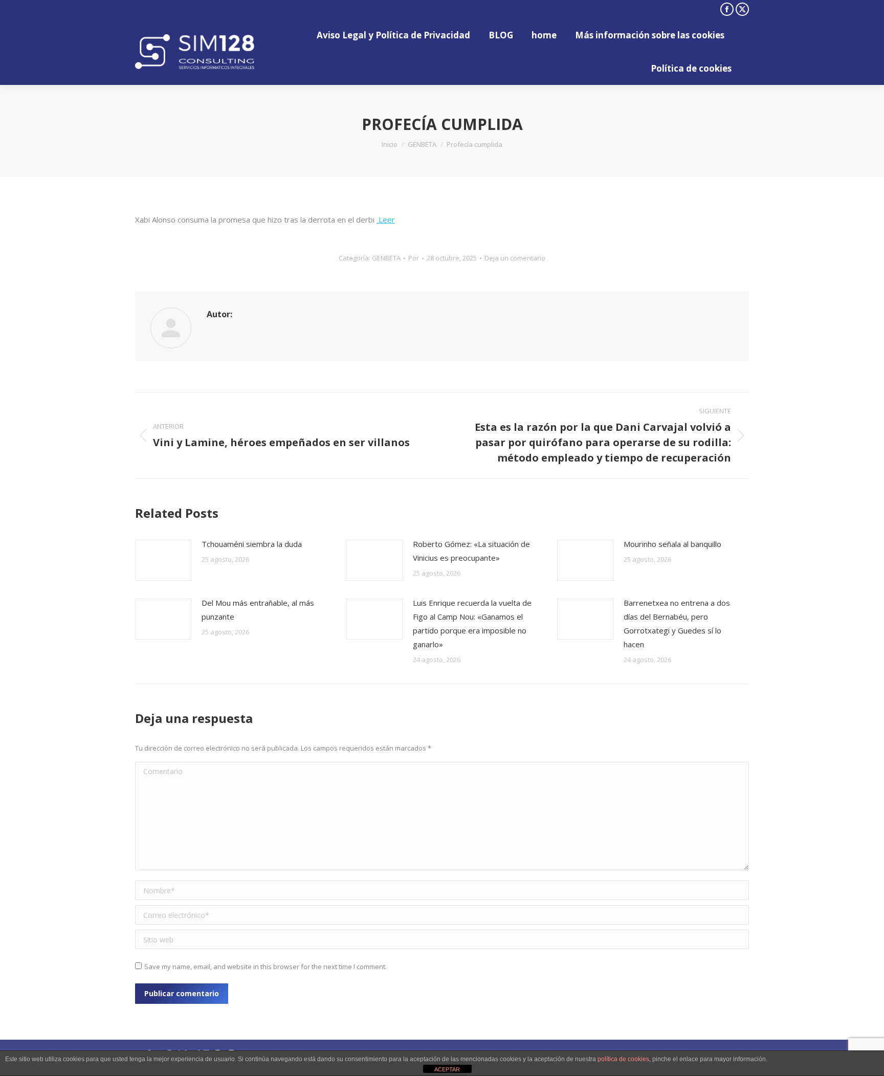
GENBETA (386, 257)
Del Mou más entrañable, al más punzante (258, 610)
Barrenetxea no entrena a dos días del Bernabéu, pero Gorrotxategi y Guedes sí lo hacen (677, 623)
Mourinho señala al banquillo (672, 544)
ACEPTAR (447, 1069)
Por (413, 257)
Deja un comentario (514, 257)
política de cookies (623, 1059)
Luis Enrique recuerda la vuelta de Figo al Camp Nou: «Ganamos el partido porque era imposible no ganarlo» (472, 623)
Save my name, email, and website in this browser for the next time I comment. (265, 966)
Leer (386, 219)
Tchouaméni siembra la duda (252, 544)
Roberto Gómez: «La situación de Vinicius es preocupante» (471, 551)
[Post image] (163, 560)
